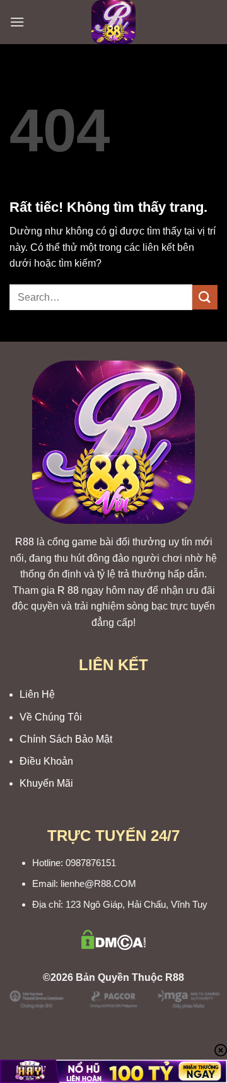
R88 (24, 541)
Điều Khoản (46, 761)
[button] (17, 21)
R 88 (68, 590)
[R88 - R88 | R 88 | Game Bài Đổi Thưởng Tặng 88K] (113, 22)
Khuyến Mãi (46, 783)
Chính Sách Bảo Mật (66, 739)
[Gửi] (205, 297)
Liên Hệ (37, 694)
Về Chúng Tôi (51, 717)
